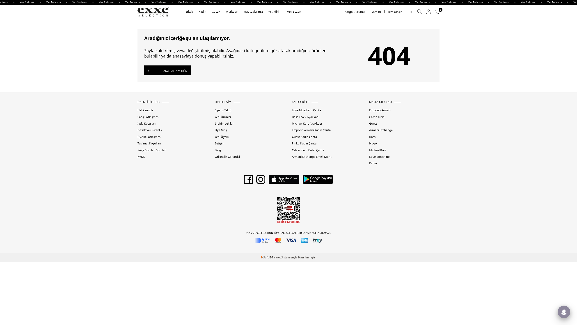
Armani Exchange (381, 130)
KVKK (141, 157)
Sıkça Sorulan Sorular (151, 150)
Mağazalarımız (253, 11)
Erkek (189, 11)
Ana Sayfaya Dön (175, 71)
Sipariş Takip (223, 110)
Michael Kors (377, 150)
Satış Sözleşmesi (148, 117)
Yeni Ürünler (223, 117)
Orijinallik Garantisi (227, 157)
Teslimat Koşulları (149, 143)
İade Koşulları (146, 123)
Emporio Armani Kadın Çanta (311, 130)
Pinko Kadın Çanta (304, 143)
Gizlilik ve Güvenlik (149, 130)
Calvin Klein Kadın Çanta (308, 150)
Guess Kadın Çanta (304, 137)
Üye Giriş (221, 130)
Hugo (373, 143)
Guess (373, 123)
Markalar (232, 11)
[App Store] (284, 181)
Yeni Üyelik (222, 137)
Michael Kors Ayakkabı (307, 123)
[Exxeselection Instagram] (260, 181)
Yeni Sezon (294, 11)
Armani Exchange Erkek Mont (312, 157)
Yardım (376, 11)
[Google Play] (318, 181)
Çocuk (216, 11)
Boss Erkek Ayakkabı (305, 117)
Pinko (373, 163)
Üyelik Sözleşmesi (149, 137)
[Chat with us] (564, 312)
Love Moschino (379, 157)
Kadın (202, 11)
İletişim (219, 143)
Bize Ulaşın (395, 11)
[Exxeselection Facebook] (248, 181)
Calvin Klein (377, 117)
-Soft (265, 257)
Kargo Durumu (355, 11)
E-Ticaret (275, 257)
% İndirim (274, 11)
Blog (218, 150)
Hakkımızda (145, 110)
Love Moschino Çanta (306, 110)
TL (410, 11)
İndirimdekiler (224, 123)
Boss (372, 137)
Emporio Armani (380, 110)
